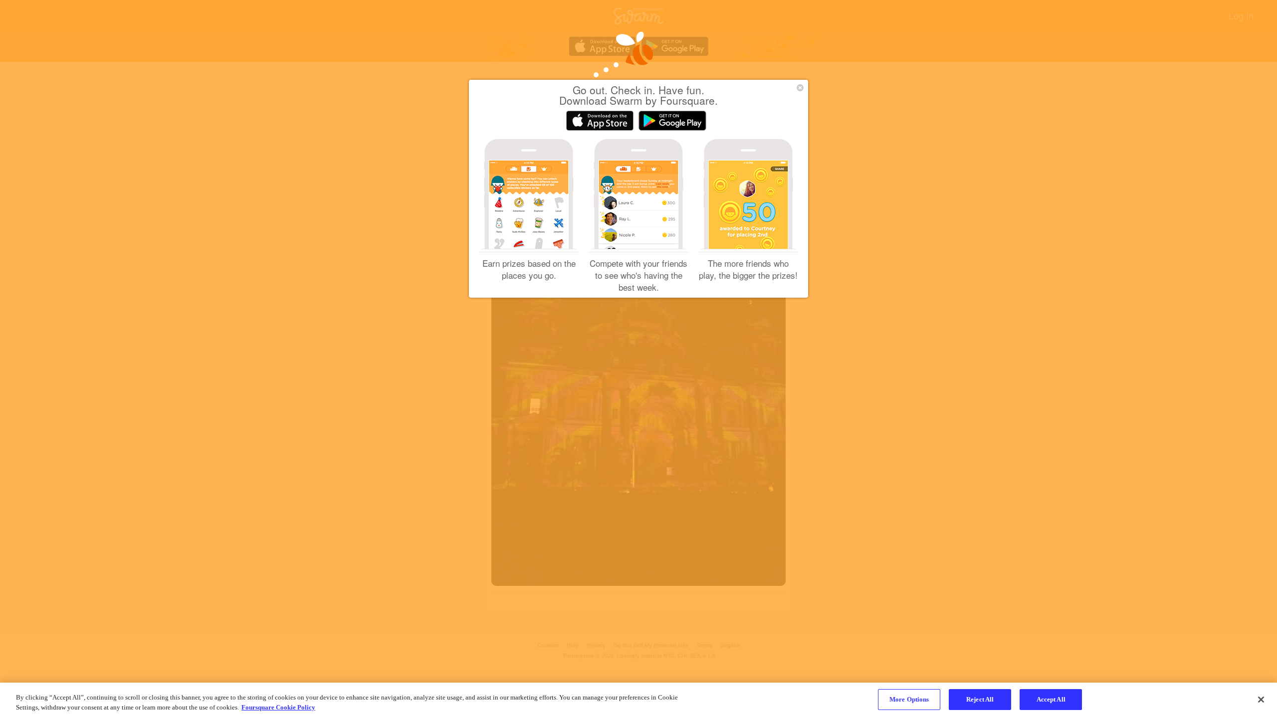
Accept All (1051, 699)
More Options (909, 699)
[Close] (1261, 700)
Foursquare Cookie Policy (278, 707)
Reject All (980, 699)
